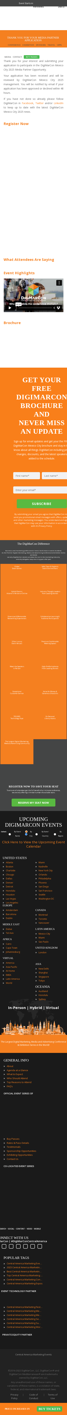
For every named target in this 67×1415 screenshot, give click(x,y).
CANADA (40, 910)
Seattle (42, 894)
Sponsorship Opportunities (21, 1151)
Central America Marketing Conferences (25, 1279)
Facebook (27, 103)
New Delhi (44, 968)
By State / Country (45, 833)
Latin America (13, 978)
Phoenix (43, 882)
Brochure (12, 322)
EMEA (8, 974)
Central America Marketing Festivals (25, 1307)
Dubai (9, 929)
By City (31, 833)
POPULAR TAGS (16, 1258)
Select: (4, 831)
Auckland (43, 991)
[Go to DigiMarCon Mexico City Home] (14, 19)
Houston (10, 894)
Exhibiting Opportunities (20, 1154)
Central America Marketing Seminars (25, 1319)
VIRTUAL (8, 958)
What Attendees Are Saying (29, 259)
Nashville (43, 866)
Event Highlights (19, 273)
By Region (60, 833)
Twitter (39, 103)
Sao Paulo (44, 941)
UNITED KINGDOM (46, 947)
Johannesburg (13, 951)
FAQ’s (10, 1086)
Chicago (10, 874)
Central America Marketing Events (25, 1263)
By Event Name (17, 833)
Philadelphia (45, 878)
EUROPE (8, 905)
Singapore (44, 976)
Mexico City (44, 933)
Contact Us (12, 1159)
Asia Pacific (11, 966)
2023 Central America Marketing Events (25, 1267)
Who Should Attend (17, 1078)
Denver (9, 882)
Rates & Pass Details (18, 1142)
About (10, 1066)
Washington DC (46, 898)
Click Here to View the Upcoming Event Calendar (33, 844)
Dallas (9, 878)
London (42, 952)
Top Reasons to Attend (19, 1082)
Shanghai (43, 972)
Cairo (8, 943)
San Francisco (45, 890)
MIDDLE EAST (11, 924)
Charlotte (10, 870)
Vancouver (44, 922)
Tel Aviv (10, 933)
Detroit (9, 886)
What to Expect (15, 1074)
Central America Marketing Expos (25, 1283)
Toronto (43, 918)
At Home (10, 970)
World (9, 983)
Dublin (9, 918)
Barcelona (11, 914)
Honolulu (10, 890)
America (10, 962)
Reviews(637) (48, 6)
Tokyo (42, 980)
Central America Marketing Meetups (25, 1315)
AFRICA (7, 939)
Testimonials (14, 1146)
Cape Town (11, 947)
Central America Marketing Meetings (25, 1311)
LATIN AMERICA (45, 929)
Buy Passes (13, 1138)
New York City (46, 870)
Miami (42, 862)
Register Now (16, 123)
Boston (9, 866)
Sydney (42, 999)
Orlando (43, 874)
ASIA (38, 964)
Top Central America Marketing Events (25, 1275)
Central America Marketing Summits (25, 1323)
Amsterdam (12, 910)
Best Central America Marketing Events (25, 1271)
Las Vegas (11, 898)
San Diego (44, 886)
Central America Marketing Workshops (25, 1327)
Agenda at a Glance (17, 1070)
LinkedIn (58, 103)
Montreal (43, 914)
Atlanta (9, 862)
